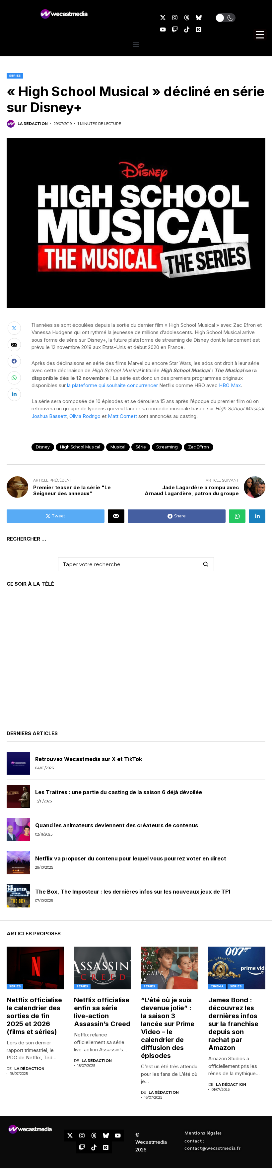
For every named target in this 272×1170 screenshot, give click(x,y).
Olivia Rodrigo (85, 416)
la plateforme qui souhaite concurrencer (113, 385)
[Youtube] (163, 29)
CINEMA (217, 986)
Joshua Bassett (49, 416)
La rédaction (33, 124)
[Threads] (187, 18)
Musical (117, 446)
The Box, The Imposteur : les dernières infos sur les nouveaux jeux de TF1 (132, 891)
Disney (43, 446)
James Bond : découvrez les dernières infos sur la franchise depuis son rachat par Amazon (233, 1024)
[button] (226, 17)
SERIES (15, 75)
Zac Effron (198, 446)
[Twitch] (175, 29)
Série (141, 446)
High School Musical (80, 446)
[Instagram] (175, 18)
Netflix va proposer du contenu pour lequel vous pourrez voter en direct (130, 858)
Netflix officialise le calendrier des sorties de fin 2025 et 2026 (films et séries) (34, 1016)
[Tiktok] (187, 29)
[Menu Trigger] (260, 34)
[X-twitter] (163, 18)
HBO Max (230, 385)
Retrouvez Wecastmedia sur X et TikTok (88, 759)
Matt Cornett (122, 416)
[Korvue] (199, 29)
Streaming (167, 446)
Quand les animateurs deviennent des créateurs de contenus (116, 825)
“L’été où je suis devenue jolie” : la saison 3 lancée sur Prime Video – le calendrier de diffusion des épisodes (167, 1028)
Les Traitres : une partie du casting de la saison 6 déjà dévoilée (118, 792)
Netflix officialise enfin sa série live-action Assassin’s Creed (102, 1012)
